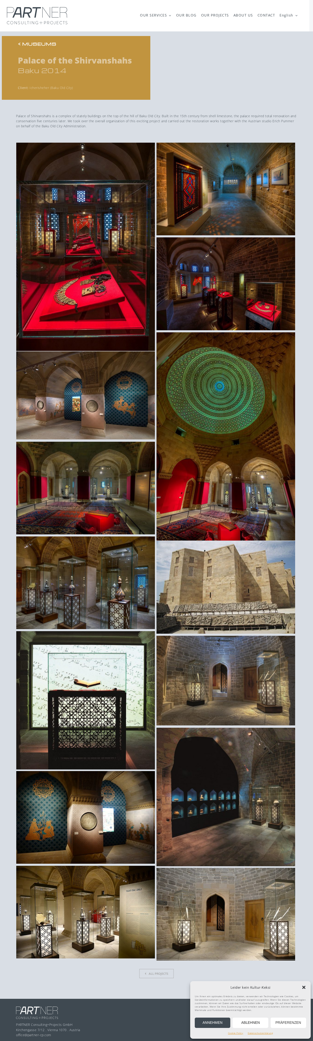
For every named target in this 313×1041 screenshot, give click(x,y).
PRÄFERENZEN (288, 1022)
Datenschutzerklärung (260, 1033)
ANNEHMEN (212, 1022)
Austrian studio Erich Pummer (271, 121)
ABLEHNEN (250, 1022)
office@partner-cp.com (33, 1035)
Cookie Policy (235, 1033)
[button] (304, 987)
